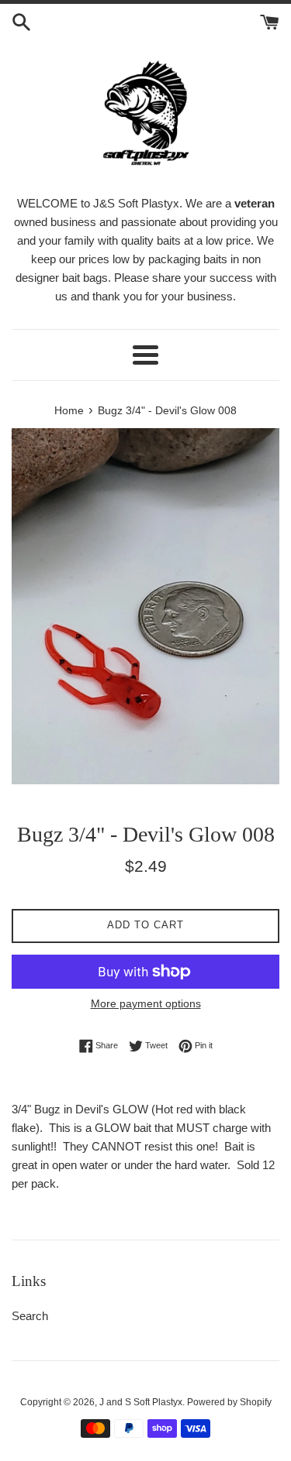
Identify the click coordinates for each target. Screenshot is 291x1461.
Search (30, 1315)
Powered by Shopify (229, 1402)
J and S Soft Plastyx (140, 1402)
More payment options (146, 1003)
